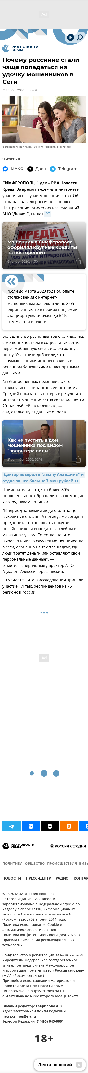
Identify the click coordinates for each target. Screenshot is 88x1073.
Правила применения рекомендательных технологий (38, 942)
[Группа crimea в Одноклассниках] (69, 826)
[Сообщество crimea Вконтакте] (31, 826)
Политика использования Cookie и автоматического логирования (32, 927)
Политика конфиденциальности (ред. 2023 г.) (41, 935)
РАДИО (62, 879)
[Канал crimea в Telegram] (11, 826)
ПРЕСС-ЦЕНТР (38, 879)
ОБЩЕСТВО (35, 864)
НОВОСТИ (11, 879)
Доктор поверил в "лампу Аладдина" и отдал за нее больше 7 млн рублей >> (43, 478)
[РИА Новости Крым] (20, 48)
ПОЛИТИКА (12, 864)
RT (47, 214)
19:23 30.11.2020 (13, 90)
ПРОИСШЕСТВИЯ (62, 864)
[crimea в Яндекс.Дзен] (50, 826)
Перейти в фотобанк (58, 147)
